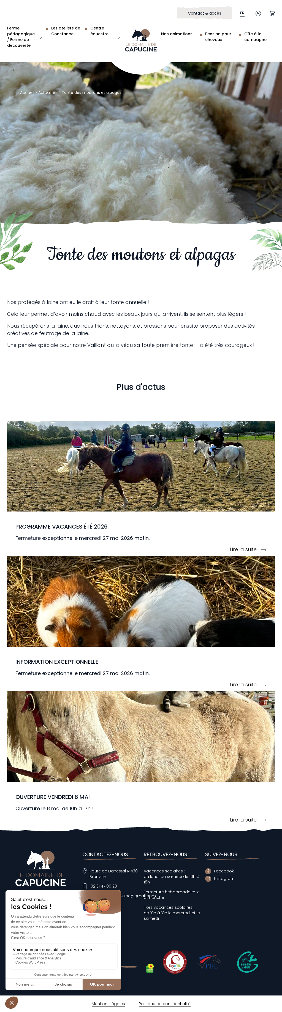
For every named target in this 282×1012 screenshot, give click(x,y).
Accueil (27, 92)
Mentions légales (108, 1003)
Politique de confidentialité (165, 1003)
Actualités (48, 92)
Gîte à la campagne (255, 36)
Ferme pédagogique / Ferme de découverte (21, 36)
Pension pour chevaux (218, 36)
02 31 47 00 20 (104, 886)
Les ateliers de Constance (65, 31)
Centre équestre (99, 31)
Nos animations (176, 34)
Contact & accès (204, 13)
